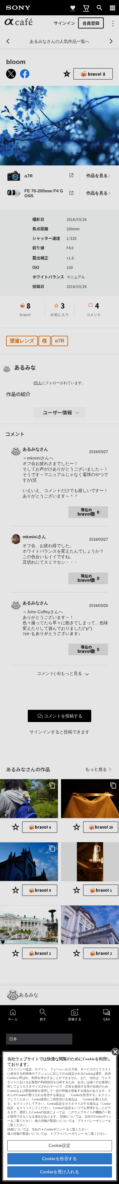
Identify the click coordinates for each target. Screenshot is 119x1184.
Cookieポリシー (54, 1129)
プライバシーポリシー (68, 1133)
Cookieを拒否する (59, 1158)
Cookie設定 (59, 1145)
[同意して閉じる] (114, 1051)
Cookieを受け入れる (59, 1171)
